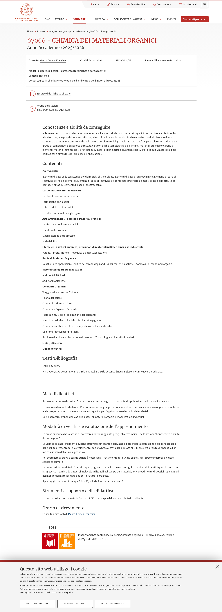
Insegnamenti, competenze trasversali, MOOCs (73, 31)
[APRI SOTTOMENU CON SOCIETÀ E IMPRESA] (144, 19)
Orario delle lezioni (47, 106)
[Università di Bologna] (26, 12)
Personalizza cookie (75, 603)
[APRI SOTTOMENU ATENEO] (66, 19)
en (204, 4)
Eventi (171, 19)
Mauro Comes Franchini (53, 60)
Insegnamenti (108, 31)
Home (46, 19)
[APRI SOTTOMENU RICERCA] (107, 19)
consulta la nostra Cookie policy (58, 592)
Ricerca (100, 19)
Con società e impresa (128, 19)
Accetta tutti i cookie (112, 603)
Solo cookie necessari (37, 603)
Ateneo (59, 19)
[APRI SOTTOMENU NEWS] (160, 19)
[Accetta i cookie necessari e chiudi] (217, 566)
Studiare (79, 19)
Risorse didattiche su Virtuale (53, 94)
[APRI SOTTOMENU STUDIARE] (88, 19)
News (154, 19)
